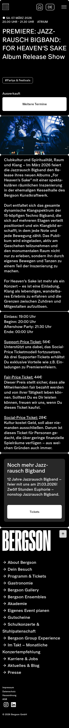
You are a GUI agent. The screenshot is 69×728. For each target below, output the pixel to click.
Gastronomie (20, 583)
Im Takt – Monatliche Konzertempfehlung (24, 648)
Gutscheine (18, 617)
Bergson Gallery (23, 590)
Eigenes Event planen (28, 610)
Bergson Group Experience (33, 638)
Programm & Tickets (26, 576)
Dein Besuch (19, 569)
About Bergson (21, 562)
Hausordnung (9, 695)
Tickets (34, 512)
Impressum (8, 687)
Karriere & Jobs (22, 659)
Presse (14, 672)
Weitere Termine (34, 104)
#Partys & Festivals (17, 80)
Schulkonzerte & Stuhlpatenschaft (20, 627)
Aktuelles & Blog (23, 665)
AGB (4, 699)
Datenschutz (9, 691)
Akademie (17, 603)
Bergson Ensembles (26, 597)
